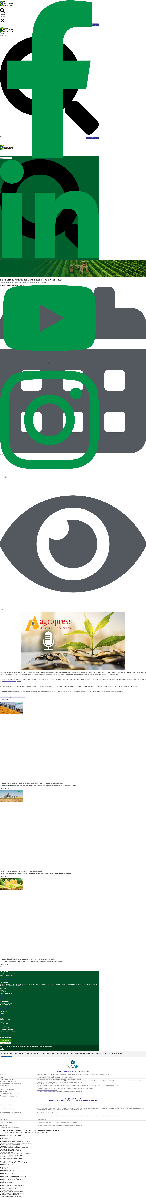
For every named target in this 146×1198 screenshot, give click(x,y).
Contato (2, 1013)
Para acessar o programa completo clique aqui (12, 697)
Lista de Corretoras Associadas (7, 1031)
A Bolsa (2, 990)
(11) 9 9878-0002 (4, 1027)
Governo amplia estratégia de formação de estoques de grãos (21, 871)
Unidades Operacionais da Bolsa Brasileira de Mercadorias (8, 974)
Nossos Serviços (4, 991)
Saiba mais (134, 686)
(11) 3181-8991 (4, 1023)
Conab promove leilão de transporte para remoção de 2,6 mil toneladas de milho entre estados (32, 783)
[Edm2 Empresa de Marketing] (2, 1050)
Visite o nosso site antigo (6, 993)
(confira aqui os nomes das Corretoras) (47, 1090)
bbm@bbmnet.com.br (5, 1019)
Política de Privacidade (5, 1004)
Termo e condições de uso (6, 1003)
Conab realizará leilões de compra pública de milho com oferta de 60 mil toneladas (28, 959)
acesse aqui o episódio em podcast (11, 681)
